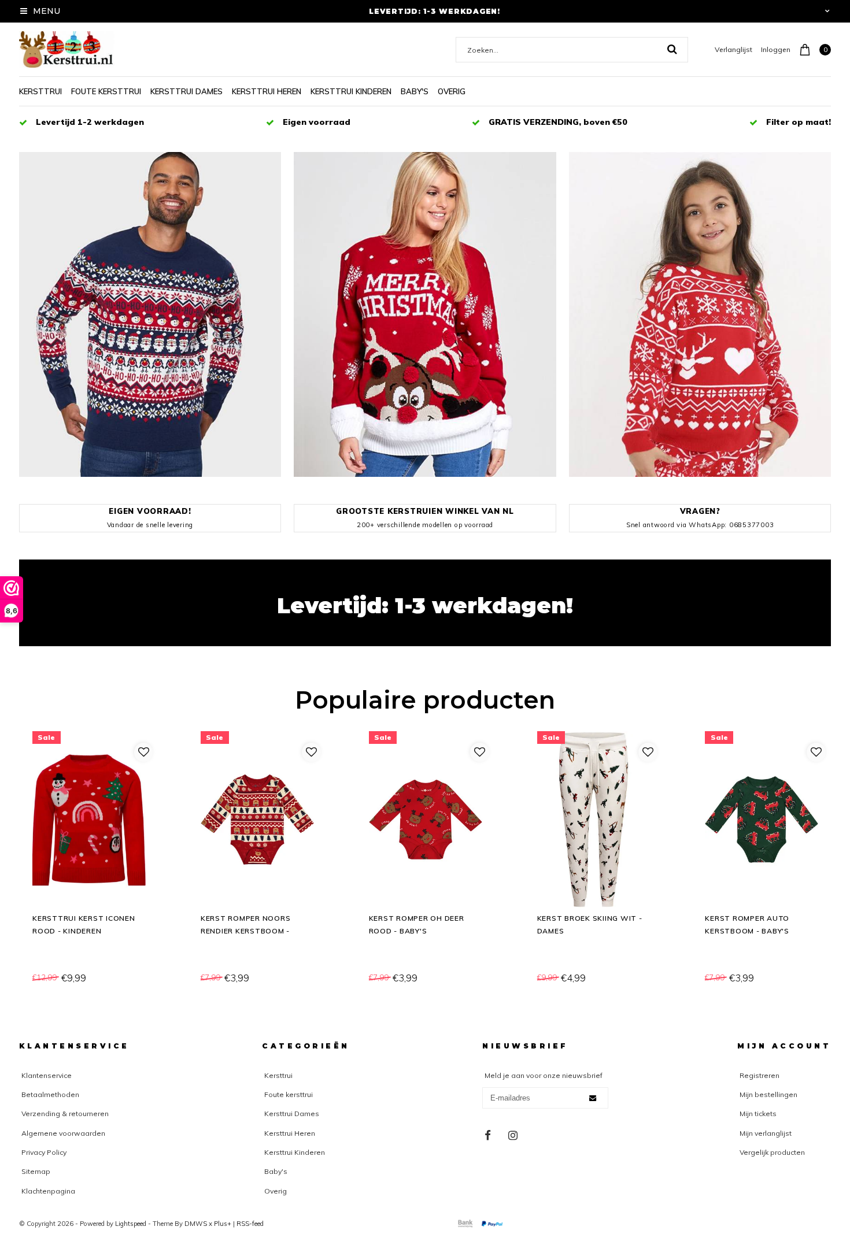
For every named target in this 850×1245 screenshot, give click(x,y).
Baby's (414, 91)
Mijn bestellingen (768, 1094)
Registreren (759, 1075)
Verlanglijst (733, 49)
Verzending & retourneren (65, 1113)
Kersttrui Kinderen (351, 91)
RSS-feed (250, 1224)
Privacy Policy (43, 1152)
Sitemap (35, 1171)
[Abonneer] (593, 1098)
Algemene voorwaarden (63, 1133)
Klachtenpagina (48, 1191)
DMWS (195, 1224)
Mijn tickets (758, 1113)
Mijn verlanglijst (766, 1133)
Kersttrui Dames (186, 91)
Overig (451, 91)
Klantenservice (46, 1075)
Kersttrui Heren (266, 91)
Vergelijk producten (772, 1152)
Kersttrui (40, 91)
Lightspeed (130, 1224)
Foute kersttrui (106, 91)
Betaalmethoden (50, 1094)
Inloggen (775, 49)
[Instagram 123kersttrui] (513, 1136)
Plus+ (222, 1224)
